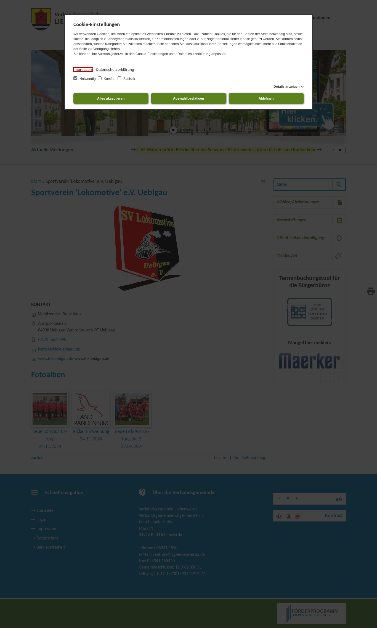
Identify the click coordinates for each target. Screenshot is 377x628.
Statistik (129, 79)
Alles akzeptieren (110, 98)
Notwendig (88, 79)
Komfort (109, 79)
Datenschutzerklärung (115, 69)
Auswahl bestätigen (188, 98)
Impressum (83, 69)
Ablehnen (266, 98)
